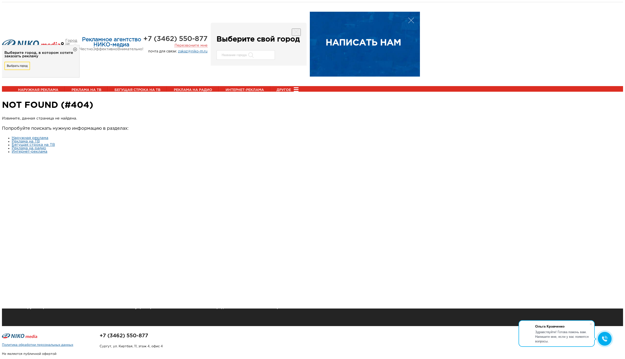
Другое (284, 90)
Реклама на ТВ (86, 90)
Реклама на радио (193, 90)
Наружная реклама (38, 90)
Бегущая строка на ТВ (137, 90)
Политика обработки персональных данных (37, 345)
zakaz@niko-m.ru (193, 51)
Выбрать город (17, 66)
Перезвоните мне (191, 45)
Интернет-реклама (245, 90)
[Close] (296, 32)
